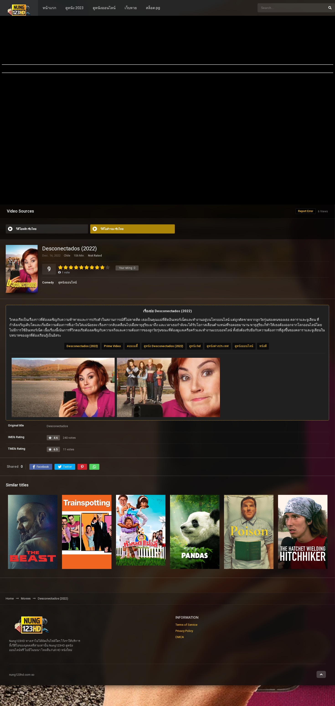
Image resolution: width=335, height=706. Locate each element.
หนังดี (263, 346)
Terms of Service (186, 624)
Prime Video (112, 346)
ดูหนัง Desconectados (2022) (163, 346)
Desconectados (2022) (82, 346)
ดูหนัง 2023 (74, 8)
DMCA (179, 637)
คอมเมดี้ (132, 346)
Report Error (305, 211)
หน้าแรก (49, 8)
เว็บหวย (131, 8)
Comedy (48, 282)
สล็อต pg (153, 8)
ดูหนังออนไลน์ (104, 8)
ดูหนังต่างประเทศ (218, 346)
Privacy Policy (184, 631)
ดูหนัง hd (195, 346)
